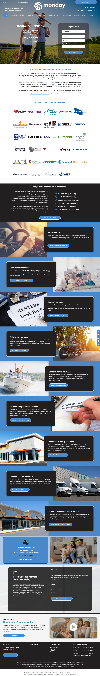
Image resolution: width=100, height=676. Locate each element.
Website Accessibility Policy (70, 672)
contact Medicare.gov (37, 666)
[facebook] (51, 650)
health (36, 82)
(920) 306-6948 (88, 7)
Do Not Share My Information (38, 672)
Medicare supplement (48, 82)
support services (67, 92)
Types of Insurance (67, 44)
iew (40, 592)
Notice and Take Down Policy (58, 672)
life (30, 82)
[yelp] (54, 650)
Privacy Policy (27, 672)
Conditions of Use (47, 672)
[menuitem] (6, 15)
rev (38, 592)
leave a (35, 592)
